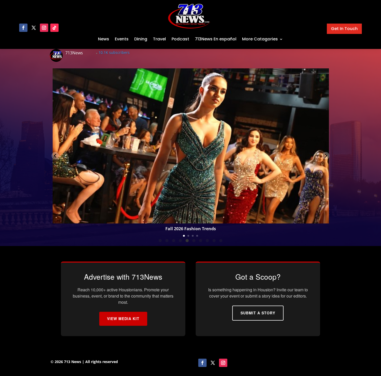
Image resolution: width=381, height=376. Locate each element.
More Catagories (260, 39)
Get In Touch (344, 29)
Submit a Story (258, 312)
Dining (140, 39)
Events (122, 39)
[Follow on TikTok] (54, 28)
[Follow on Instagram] (44, 28)
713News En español (215, 39)
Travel (159, 39)
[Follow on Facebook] (23, 28)
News (103, 39)
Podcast (180, 39)
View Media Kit (123, 318)
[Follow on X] (34, 28)
